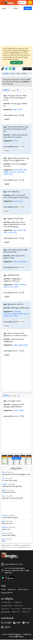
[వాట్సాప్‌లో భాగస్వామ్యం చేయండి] (10, 69)
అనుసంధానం (7, 314)
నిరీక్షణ (16, 345)
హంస (3, 533)
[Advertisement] (16, 27)
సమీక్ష (10, 174)
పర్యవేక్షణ (6, 172)
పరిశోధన (20, 170)
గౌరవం (4, 472)
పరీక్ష (20, 109)
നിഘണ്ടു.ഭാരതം (18, 605)
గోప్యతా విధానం (12, 589)
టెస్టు (15, 230)
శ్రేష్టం (3, 539)
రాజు (3, 478)
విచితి (18, 172)
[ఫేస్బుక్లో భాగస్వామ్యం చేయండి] (13, 69)
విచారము (9, 287)
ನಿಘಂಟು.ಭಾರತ (5, 608)
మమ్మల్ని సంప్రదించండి (7, 592)
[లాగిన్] (30, 2)
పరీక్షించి (22, 410)
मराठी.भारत (18, 602)
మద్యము (4, 484)
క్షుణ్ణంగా (16, 109)
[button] (3, 460)
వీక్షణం (26, 345)
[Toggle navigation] (3, 2)
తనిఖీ (15, 170)
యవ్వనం (4, 515)
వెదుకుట (5, 316)
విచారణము (13, 172)
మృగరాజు (5, 527)
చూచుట (20, 201)
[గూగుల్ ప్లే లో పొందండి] (27, 69)
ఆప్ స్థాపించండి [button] (16, 458)
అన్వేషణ (14, 314)
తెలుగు (13, 74)
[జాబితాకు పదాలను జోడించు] (18, 90)
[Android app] (8, 578)
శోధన (22, 172)
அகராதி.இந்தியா (6, 605)
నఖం (3, 496)
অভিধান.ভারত (27, 608)
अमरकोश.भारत (6, 602)
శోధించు (25, 261)
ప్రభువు (4, 490)
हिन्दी (22, 115)
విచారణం (26, 314)
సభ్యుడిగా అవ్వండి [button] (16, 63)
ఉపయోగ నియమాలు (23, 589)
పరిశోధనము (23, 285)
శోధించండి (28, 8)
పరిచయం (3, 589)
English (6, 119)
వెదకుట (16, 141)
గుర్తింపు (16, 261)
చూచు (16, 201)
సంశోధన (5, 174)
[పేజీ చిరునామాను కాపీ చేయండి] (2, 69)
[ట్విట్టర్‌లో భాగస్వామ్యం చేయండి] (6, 69)
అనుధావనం (17, 311)
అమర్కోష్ (5, 74)
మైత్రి (3, 521)
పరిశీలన (6, 89)
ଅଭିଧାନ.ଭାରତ (15, 608)
